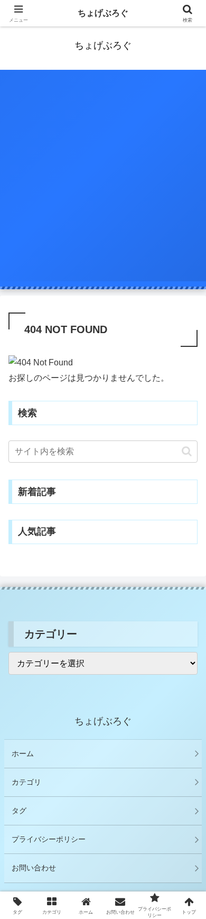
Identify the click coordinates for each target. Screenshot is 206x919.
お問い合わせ (34, 867)
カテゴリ (26, 782)
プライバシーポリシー (49, 839)
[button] (186, 451)
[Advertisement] (103, 178)
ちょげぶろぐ (103, 12)
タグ (19, 810)
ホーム (23, 753)
